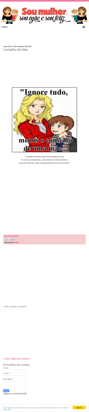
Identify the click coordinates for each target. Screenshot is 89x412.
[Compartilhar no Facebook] (11, 239)
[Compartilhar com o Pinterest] (13, 239)
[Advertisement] (20, 37)
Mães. (16, 243)
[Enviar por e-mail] (5, 239)
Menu (4, 27)
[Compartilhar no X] (9, 239)
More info (7, 409)
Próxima (7, 359)
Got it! (79, 407)
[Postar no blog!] (7, 239)
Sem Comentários (11, 236)
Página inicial (16, 359)
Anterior (26, 359)
